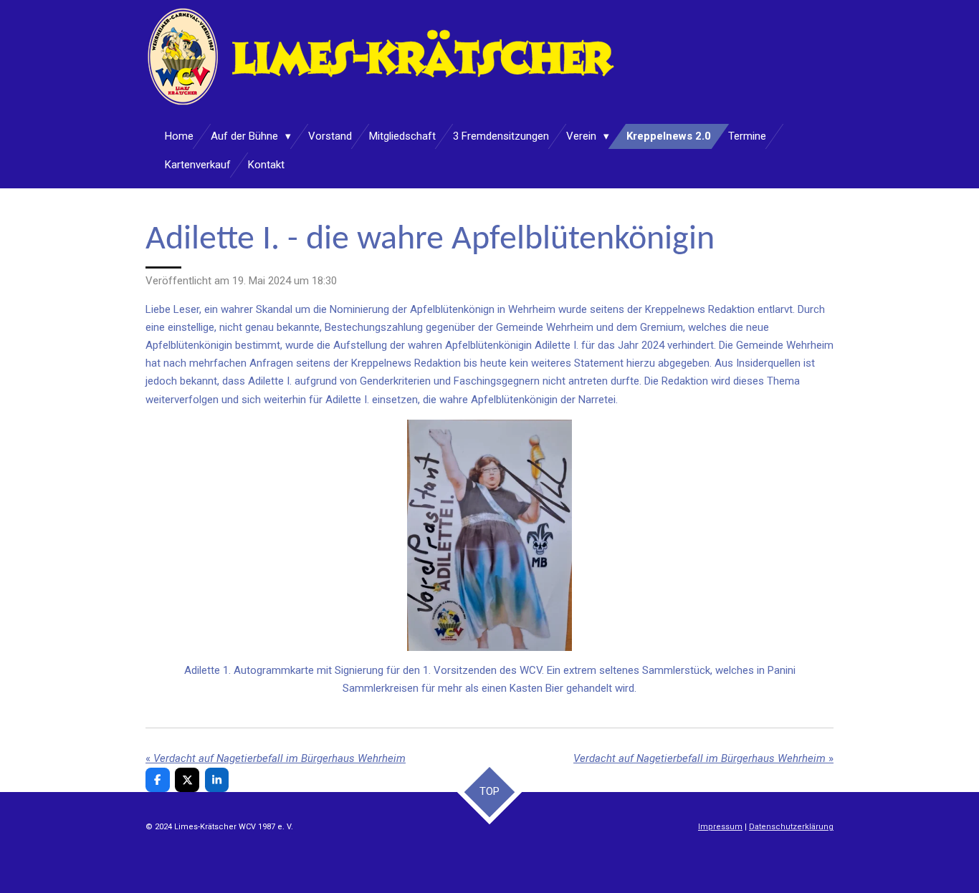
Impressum (720, 826)
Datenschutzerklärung (791, 826)
